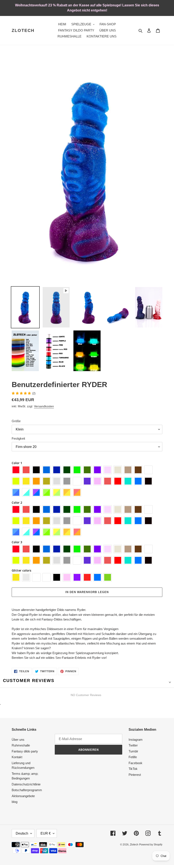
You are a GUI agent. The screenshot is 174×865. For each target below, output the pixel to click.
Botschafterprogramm (27, 790)
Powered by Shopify (150, 844)
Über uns (18, 739)
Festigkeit (18, 438)
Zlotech (23, 30)
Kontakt (17, 757)
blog (14, 802)
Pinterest (135, 774)
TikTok (133, 769)
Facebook (135, 763)
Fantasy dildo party (25, 751)
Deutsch (22, 833)
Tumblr (133, 751)
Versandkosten (44, 406)
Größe (16, 421)
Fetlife (133, 757)
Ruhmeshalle (21, 745)
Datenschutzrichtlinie (26, 784)
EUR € (46, 833)
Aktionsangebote (23, 796)
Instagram (136, 739)
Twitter (133, 745)
